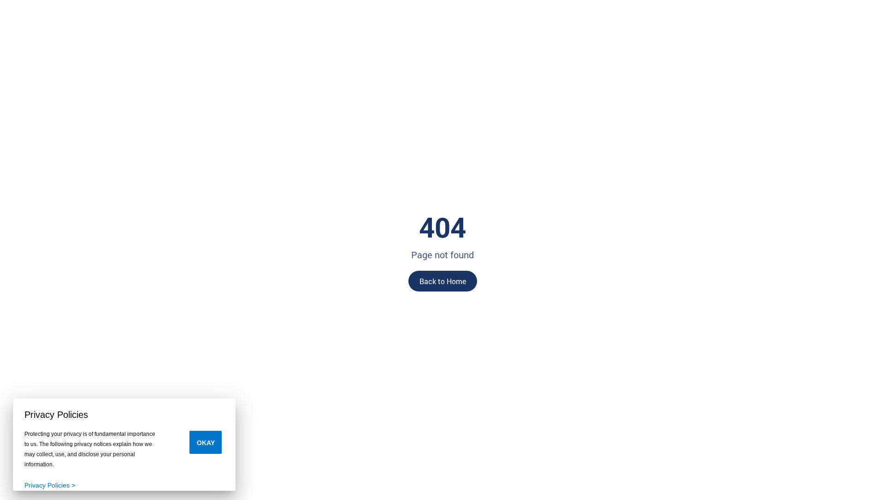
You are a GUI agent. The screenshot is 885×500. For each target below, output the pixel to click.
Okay (206, 442)
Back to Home (442, 281)
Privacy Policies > (49, 485)
